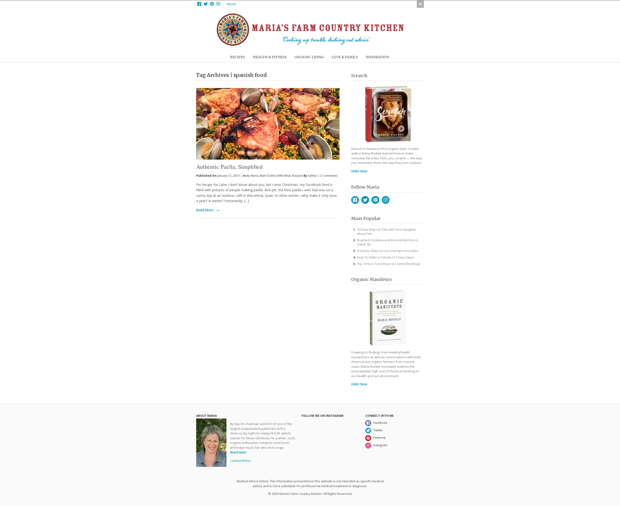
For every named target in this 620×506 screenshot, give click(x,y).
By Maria (252, 176)
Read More (204, 210)
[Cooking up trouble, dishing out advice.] (310, 44)
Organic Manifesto (371, 279)
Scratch (359, 75)
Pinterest (375, 200)
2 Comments (328, 176)
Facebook (355, 200)
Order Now (359, 171)
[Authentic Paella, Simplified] (268, 116)
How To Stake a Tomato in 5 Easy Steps (385, 257)
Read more (238, 452)
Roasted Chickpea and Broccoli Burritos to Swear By (387, 242)
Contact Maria (240, 460)
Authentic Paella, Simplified (229, 166)
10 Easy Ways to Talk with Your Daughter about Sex (386, 231)
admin (312, 176)
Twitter (365, 200)
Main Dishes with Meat (275, 176)
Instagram (385, 200)
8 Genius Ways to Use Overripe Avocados (387, 251)
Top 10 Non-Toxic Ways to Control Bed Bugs (388, 264)
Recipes (297, 176)
